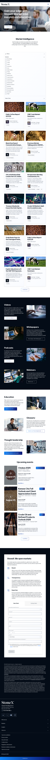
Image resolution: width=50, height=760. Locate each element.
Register (42, 488)
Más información (40, 467)
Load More (25, 538)
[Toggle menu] (48, 4)
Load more (25, 289)
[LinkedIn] (3, 715)
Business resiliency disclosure (8, 747)
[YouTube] (10, 715)
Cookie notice (5, 742)
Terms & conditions (6, 735)
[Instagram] (14, 715)
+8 (41, 189)
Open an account (5, 749)
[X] (7, 715)
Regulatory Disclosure (35, 679)
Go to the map (6, 710)
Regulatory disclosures (7, 744)
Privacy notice (5, 737)
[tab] (16, 603)
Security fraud (5, 740)
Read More (20, 483)
